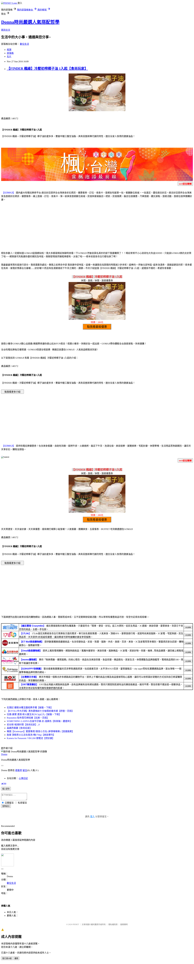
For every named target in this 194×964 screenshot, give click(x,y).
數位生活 (24, 44)
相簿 (9, 49)
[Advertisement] (97, 226)
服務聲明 (124, 924)
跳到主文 (5, 30)
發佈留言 (6, 806)
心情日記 (23, 778)
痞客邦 (18, 770)
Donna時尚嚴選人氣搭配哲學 (30, 22)
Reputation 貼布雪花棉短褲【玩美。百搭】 (28, 718)
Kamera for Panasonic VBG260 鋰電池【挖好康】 (30, 738)
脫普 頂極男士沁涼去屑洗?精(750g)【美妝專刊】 (31, 735)
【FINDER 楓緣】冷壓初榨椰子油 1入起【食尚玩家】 (47, 68)
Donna (4, 754)
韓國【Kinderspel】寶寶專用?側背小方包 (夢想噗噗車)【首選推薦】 (40, 731)
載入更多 (6, 789)
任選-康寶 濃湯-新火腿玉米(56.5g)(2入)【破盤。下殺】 (34, 714)
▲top (3, 783)
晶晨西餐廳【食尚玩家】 (19, 728)
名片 (9, 56)
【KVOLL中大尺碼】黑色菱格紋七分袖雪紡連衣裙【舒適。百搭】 (40, 711)
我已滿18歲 (7, 958)
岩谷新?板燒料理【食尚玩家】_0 (23, 724)
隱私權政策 (113, 924)
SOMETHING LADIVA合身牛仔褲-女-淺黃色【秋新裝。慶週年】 (39, 721)
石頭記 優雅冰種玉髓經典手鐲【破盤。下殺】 (30, 707)
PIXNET (76, 924)
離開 (16, 958)
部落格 (10, 53)
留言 (25, 770)
